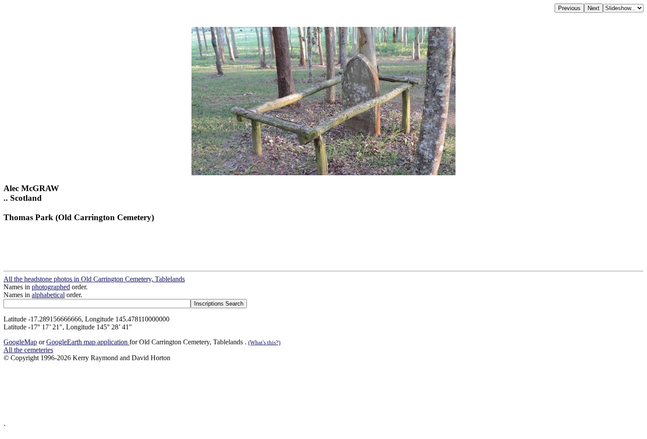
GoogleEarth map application (87, 342)
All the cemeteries (28, 350)
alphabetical (48, 295)
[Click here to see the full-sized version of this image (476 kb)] (323, 173)
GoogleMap (20, 342)
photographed (51, 287)
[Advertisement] (268, 393)
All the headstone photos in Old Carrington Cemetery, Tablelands (94, 279)
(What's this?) (264, 342)
